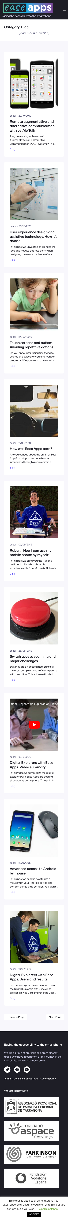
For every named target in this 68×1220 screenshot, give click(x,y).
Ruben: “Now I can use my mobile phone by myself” (30, 552)
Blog (12, 149)
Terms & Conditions (14, 1078)
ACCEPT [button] (34, 1214)
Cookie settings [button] (48, 1209)
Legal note (32, 1078)
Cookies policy (48, 1078)
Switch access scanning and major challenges (33, 658)
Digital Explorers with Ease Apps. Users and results (31, 977)
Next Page (55, 1017)
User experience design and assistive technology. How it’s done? (33, 236)
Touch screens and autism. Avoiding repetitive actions (31, 344)
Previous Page (15, 1017)
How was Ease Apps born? (31, 448)
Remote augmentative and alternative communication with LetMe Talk (32, 126)
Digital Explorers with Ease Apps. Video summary (31, 764)
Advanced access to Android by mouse (33, 870)
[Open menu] (64, 10)
